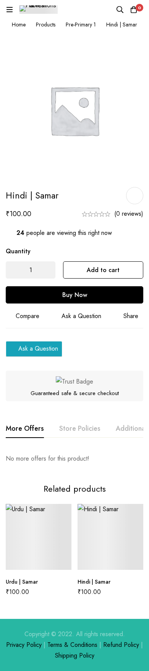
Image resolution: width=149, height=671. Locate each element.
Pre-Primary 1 (81, 24)
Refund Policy (121, 644)
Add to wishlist (134, 195)
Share (130, 316)
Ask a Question (81, 316)
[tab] (25, 428)
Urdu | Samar (22, 582)
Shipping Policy (74, 655)
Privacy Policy (24, 644)
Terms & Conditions (72, 644)
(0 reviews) (128, 213)
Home (19, 24)
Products (45, 24)
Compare (27, 316)
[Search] (120, 9)
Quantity (18, 251)
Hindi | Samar (94, 582)
